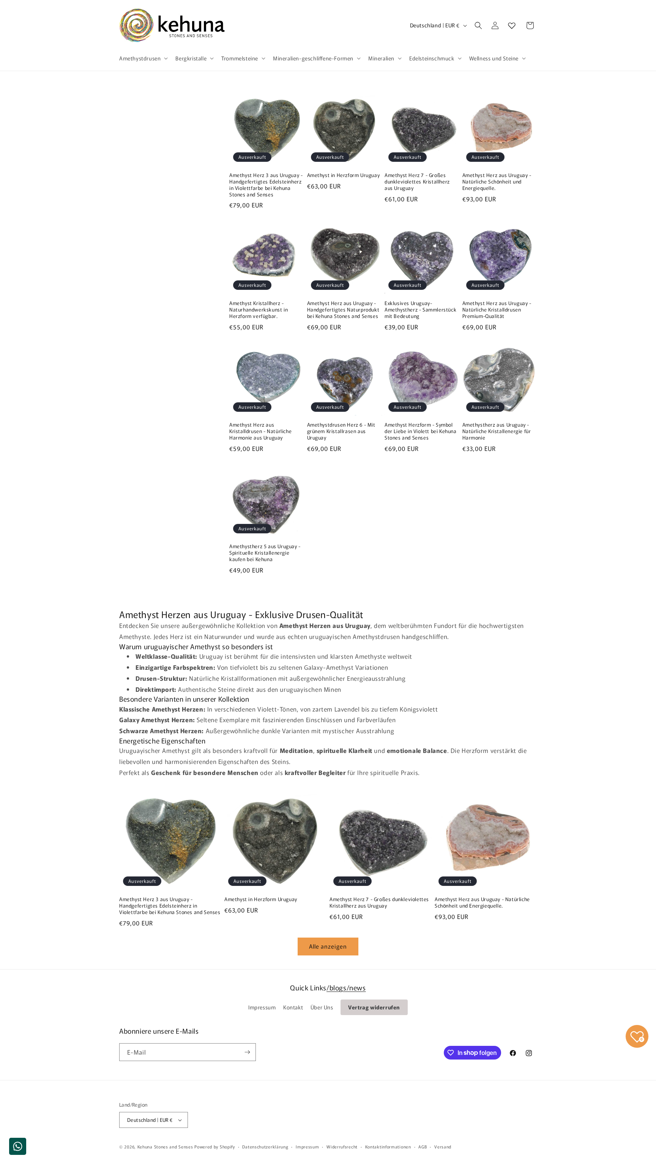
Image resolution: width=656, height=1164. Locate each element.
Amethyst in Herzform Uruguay (343, 175)
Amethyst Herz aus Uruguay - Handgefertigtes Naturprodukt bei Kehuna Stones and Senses (343, 309)
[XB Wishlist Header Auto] (511, 25)
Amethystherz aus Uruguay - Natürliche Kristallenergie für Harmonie (496, 431)
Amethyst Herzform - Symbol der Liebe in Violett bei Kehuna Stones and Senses (421, 431)
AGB (422, 1146)
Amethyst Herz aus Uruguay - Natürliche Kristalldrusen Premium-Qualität (496, 309)
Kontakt (293, 1007)
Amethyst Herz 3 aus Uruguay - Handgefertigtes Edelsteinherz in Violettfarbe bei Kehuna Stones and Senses (266, 185)
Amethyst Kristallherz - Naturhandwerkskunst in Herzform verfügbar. (258, 309)
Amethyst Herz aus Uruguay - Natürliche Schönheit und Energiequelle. (496, 181)
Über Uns (322, 1007)
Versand (442, 1146)
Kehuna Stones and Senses (165, 1146)
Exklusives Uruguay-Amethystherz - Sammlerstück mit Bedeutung (420, 309)
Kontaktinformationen (388, 1146)
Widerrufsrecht (342, 1146)
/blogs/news (346, 987)
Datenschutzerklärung (265, 1146)
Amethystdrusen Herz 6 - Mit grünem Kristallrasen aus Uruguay (341, 431)
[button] (143, 58)
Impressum (262, 1007)
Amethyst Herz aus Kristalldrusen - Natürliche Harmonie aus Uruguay (260, 431)
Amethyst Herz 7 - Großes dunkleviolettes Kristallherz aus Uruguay (417, 181)
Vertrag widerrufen (374, 1007)
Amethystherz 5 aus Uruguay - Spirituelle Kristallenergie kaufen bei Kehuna (265, 553)
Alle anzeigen (328, 946)
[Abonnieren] (247, 1052)
